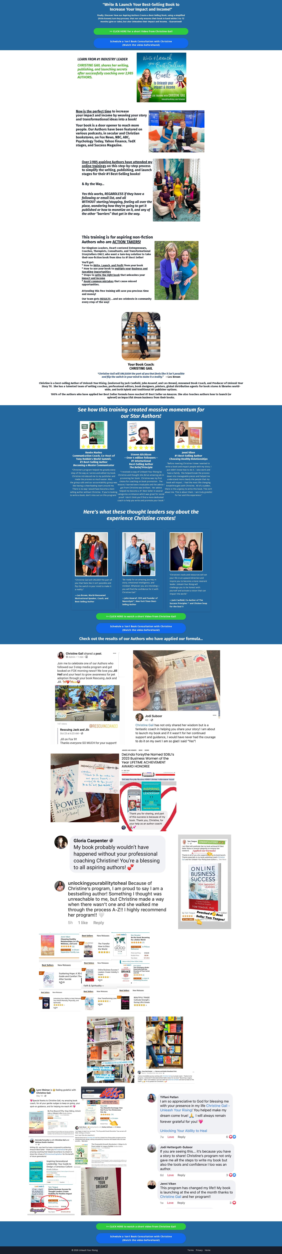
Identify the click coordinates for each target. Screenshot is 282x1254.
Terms (190, 1250)
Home (207, 1250)
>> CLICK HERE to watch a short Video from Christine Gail (141, 616)
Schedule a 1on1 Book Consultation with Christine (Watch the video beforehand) (141, 43)
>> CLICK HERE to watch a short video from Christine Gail (141, 1226)
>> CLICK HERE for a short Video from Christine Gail (141, 31)
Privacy (199, 1250)
